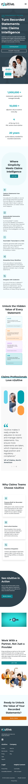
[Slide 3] (16, 466)
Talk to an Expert (17, 771)
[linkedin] (2, 740)
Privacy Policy (4, 768)
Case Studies (17, 768)
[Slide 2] (14, 466)
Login (2, 756)
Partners (12, 751)
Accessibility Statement (6, 771)
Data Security (4, 751)
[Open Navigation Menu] (26, 4)
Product (3, 748)
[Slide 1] (11, 466)
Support (3, 759)
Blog (11, 753)
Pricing (2, 753)
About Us (12, 748)
